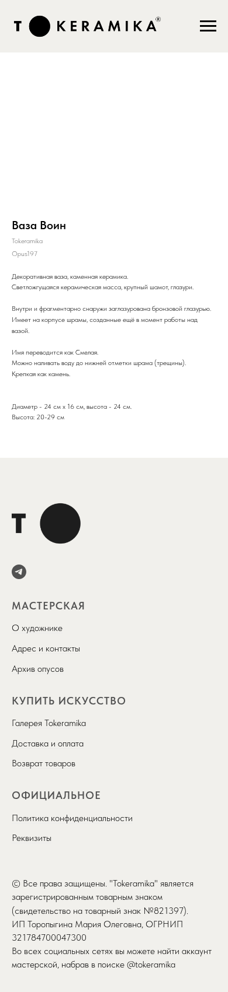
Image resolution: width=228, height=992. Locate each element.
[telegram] (19, 572)
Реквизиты (31, 837)
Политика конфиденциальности (72, 817)
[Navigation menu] (208, 26)
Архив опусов (38, 668)
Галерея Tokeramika (49, 722)
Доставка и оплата (48, 743)
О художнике (37, 627)
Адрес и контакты (46, 648)
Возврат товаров (43, 763)
